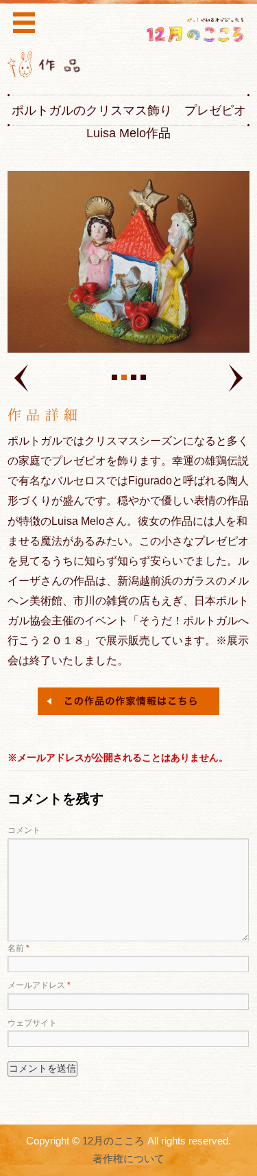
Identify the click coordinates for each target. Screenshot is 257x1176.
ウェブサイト (32, 1023)
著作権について (128, 1158)
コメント (24, 830)
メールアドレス (39, 985)
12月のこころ (113, 1141)
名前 (18, 948)
